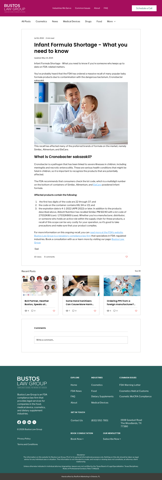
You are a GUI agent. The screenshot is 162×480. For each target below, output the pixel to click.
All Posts (26, 21)
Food (99, 21)
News (55, 21)
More (110, 21)
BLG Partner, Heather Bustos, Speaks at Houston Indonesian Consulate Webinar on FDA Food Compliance (38, 302)
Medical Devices (71, 21)
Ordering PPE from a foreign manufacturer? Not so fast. (120, 302)
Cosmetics (41, 21)
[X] (34, 422)
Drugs (88, 21)
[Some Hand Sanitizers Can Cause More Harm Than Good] (81, 286)
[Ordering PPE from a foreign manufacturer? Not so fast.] (122, 286)
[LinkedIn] (29, 422)
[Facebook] (19, 422)
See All (137, 271)
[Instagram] (24, 422)
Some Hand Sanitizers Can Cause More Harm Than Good (79, 302)
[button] (62, 8)
